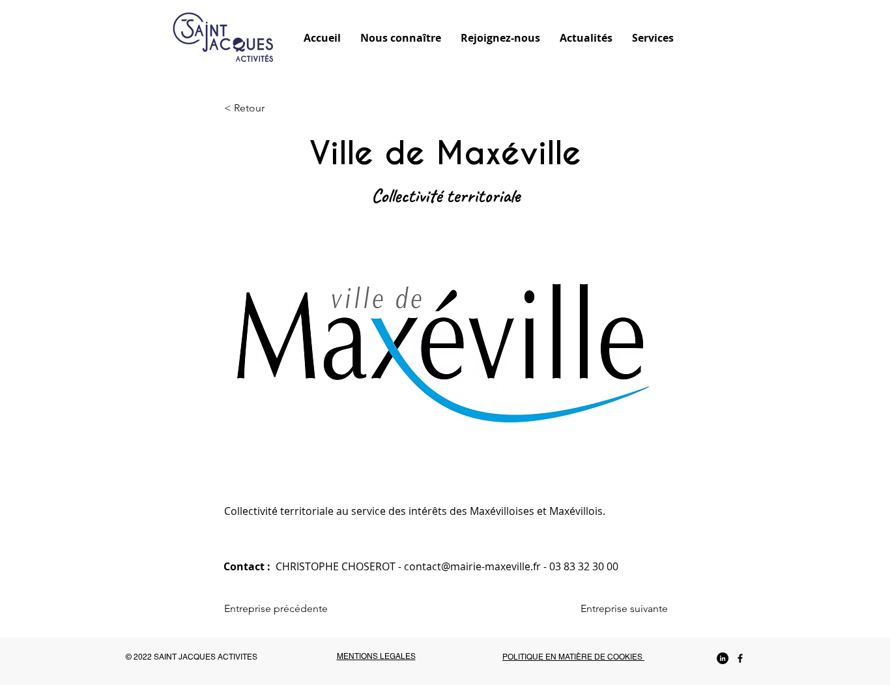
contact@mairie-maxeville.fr (472, 566)
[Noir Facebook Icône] (740, 658)
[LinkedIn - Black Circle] (722, 658)
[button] (401, 37)
